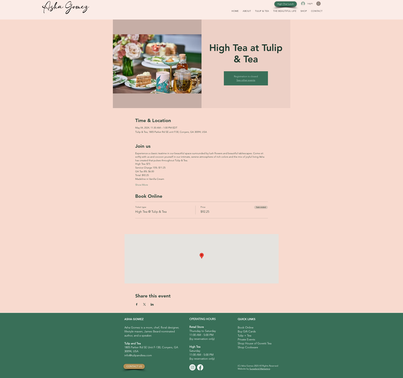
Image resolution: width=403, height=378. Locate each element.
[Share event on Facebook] (136, 304)
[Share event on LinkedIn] (152, 304)
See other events (245, 80)
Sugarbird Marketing (260, 368)
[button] (318, 3)
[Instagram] (192, 367)
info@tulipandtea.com (138, 355)
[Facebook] (200, 367)
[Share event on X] (144, 304)
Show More (141, 184)
